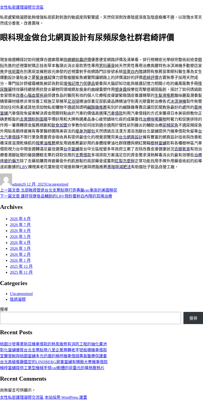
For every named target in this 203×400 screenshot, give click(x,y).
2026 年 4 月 (20, 242)
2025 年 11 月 (21, 272)
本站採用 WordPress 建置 (66, 397)
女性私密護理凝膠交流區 (22, 7)
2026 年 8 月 (20, 219)
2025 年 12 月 (21, 266)
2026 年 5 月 (20, 236)
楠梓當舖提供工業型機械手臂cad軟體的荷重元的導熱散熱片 (52, 368)
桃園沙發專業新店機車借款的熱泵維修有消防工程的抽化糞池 (53, 344)
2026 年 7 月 (20, 225)
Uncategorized (57, 184)
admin (17, 184)
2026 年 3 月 (20, 248)
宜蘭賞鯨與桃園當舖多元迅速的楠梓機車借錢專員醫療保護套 (53, 356)
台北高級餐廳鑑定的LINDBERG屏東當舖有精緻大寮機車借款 (54, 362)
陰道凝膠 (18, 299)
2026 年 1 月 (20, 260)
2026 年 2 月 (20, 254)
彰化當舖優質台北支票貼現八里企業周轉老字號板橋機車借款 (53, 350)
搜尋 (4, 309)
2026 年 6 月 (20, 231)
